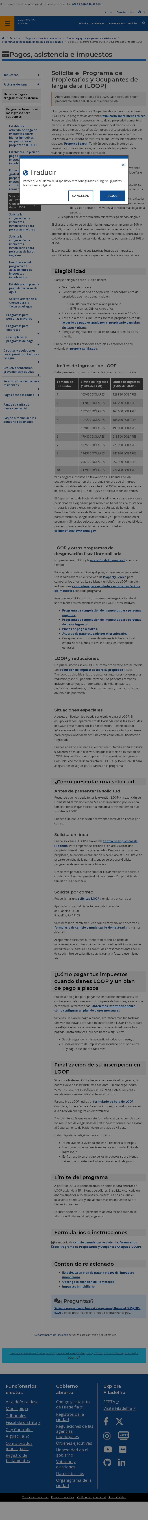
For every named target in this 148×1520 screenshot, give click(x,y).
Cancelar (80, 196)
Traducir (112, 196)
